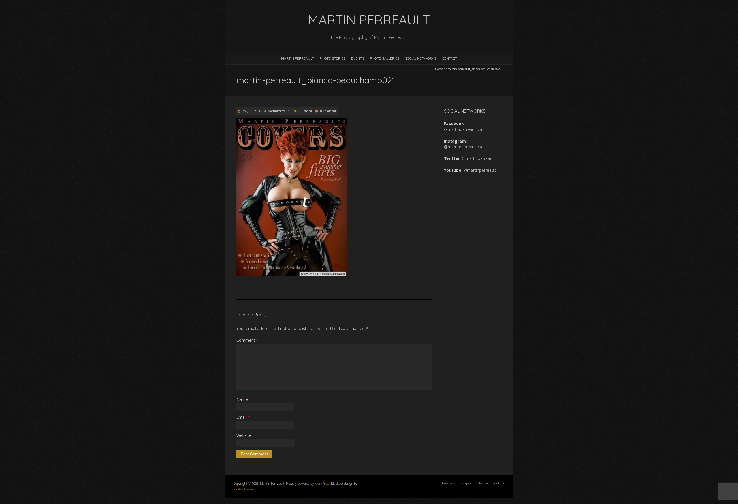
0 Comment (328, 111)
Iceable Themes (244, 489)
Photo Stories (332, 58)
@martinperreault (478, 158)
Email (243, 417)
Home (439, 69)
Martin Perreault (297, 58)
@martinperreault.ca (463, 129)
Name (243, 399)
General (306, 111)
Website (243, 435)
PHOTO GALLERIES (384, 58)
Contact (449, 58)
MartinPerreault (278, 111)
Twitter (484, 483)
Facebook (448, 483)
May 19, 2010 (251, 111)
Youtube (498, 483)
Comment (247, 340)
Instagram (467, 483)
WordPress (322, 483)
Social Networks (420, 58)
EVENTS (357, 58)
